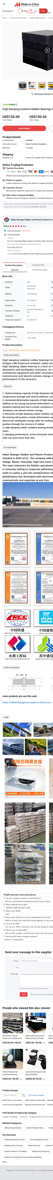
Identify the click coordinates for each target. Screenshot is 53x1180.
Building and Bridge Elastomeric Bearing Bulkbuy (22, 1157)
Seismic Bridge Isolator (35, 1128)
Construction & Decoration (18, 18)
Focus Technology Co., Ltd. (31, 1170)
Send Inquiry (24, 128)
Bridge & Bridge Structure (37, 18)
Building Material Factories (14, 1139)
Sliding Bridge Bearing (12, 1128)
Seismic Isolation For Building (15, 1151)
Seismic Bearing (34, 1145)
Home (4, 18)
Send (24, 994)
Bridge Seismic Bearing (40, 1151)
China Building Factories (39, 1139)
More (4, 1162)
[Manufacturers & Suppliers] (26, 4)
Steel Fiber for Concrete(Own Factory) (16, 1100)
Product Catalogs (37, 1095)
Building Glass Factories (13, 1145)
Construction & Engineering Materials (16, 1104)
